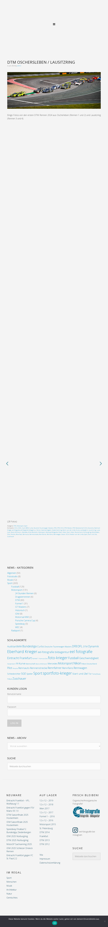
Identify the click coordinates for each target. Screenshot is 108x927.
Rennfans (50, 534)
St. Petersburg (46, 828)
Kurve (78, 530)
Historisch (20, 610)
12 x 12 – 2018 (46, 804)
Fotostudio (12, 576)
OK (54, 923)
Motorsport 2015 (48, 824)
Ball (14, 646)
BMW (27, 528)
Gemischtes (12, 897)
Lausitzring (92, 530)
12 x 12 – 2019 (46, 800)
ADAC (19, 528)
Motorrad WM (22, 617)
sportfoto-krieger (57, 673)
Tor (90, 673)
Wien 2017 (44, 808)
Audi (23, 528)
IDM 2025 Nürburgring (17, 836)
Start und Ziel (92, 534)
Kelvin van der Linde (69, 530)
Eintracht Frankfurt (19, 658)
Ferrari (38, 530)
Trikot (9, 679)
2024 (15, 528)
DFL (80, 646)
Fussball (15, 586)
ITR (17, 663)
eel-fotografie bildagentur (28, 530)
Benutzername (14, 694)
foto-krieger (58, 657)
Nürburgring (87, 532)
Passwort (11, 706)
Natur (9, 893)
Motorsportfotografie (52, 532)
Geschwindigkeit (46, 530)
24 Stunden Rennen (24, 593)
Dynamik (91, 528)
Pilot (8, 534)
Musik (10, 579)
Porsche (13, 534)
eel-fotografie (54, 12)
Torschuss (96, 674)
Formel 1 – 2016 (47, 816)
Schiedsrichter (14, 673)
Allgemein (11, 573)
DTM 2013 (45, 840)
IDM (17, 613)
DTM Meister (68, 528)
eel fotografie (16, 530)
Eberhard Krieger (22, 651)
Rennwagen (57, 534)
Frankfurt (44, 836)
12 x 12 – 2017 (46, 812)
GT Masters (20, 606)
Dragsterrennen (22, 596)
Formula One (43, 658)
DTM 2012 (45, 844)
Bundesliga (29, 646)
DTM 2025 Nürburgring (17, 840)
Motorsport (20, 526)
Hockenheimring (57, 530)
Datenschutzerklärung (50, 862)
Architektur (11, 889)
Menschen (11, 881)
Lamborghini (84, 530)
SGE (23, 673)
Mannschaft (30, 664)
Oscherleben (95, 532)
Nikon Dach (66, 532)
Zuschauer (10, 536)
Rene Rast (19, 534)
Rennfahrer (42, 534)
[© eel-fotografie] (54, 107)
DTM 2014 (45, 832)
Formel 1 (19, 603)
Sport (25, 526)
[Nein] (104, 921)
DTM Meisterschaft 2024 (79, 528)
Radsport (15, 630)
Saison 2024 (65, 534)
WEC (17, 627)
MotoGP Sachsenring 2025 (19, 844)
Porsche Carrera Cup (25, 620)
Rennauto (26, 534)
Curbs (31, 528)
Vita (41, 854)
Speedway (20, 623)
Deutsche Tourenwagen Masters (43, 528)
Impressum (45, 858)
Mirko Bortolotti (33, 532)
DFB (74, 646)
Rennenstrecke (34, 534)
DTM (15, 526)
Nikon (60, 532)
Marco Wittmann (16, 532)
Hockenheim (11, 664)
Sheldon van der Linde (77, 534)
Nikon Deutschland (77, 532)
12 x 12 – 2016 (46, 820)
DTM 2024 (60, 528)
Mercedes (25, 532)
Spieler (29, 673)
